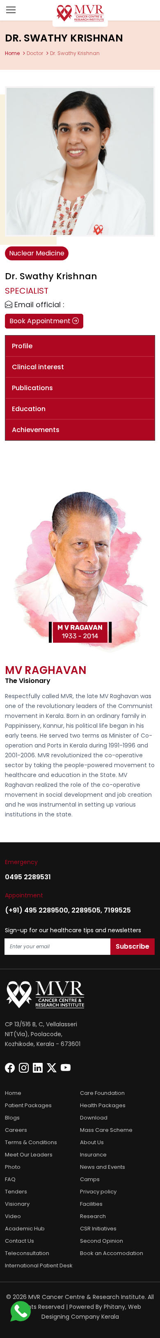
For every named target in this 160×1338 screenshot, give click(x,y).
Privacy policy (98, 1191)
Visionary (17, 1204)
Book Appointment (40, 321)
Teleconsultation (27, 1253)
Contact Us (19, 1241)
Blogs (12, 1118)
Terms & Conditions (31, 1142)
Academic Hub (25, 1228)
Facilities (91, 1204)
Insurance (93, 1155)
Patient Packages (28, 1105)
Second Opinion (101, 1241)
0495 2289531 (28, 877)
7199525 (117, 910)
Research (93, 1216)
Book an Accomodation (111, 1253)
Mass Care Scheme (106, 1130)
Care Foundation (102, 1093)
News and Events (102, 1167)
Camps (90, 1179)
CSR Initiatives (98, 1228)
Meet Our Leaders (29, 1155)
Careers (16, 1130)
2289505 (86, 910)
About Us (92, 1142)
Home (12, 53)
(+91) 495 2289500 (36, 910)
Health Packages (103, 1105)
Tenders (16, 1191)
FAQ (10, 1179)
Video (13, 1216)
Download (93, 1118)
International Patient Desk (39, 1265)
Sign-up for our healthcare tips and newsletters (73, 930)
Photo (13, 1167)
